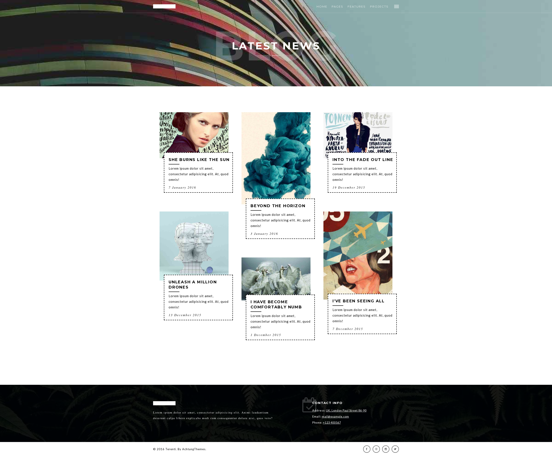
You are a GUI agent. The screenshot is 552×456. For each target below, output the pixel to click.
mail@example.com (335, 416)
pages (337, 6)
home (322, 6)
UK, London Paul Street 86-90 (346, 410)
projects (379, 6)
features (357, 6)
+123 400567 (332, 422)
